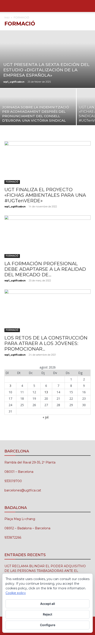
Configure (47, 625)
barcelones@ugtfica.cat (22, 490)
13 (46, 392)
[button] (7, 6)
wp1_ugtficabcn (14, 81)
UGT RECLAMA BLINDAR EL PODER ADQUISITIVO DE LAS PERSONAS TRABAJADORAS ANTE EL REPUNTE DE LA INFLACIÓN (45, 570)
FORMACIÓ (12, 181)
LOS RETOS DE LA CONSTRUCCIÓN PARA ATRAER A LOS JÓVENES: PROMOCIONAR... (45, 343)
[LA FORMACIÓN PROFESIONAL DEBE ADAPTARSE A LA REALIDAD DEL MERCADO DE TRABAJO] (47, 236)
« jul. (46, 417)
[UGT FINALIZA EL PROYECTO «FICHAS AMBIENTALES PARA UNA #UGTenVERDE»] (47, 162)
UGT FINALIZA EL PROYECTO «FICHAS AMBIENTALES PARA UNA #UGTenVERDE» (45, 195)
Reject (47, 614)
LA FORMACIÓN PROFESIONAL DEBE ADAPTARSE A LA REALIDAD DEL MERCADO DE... (45, 269)
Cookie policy (16, 593)
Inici (7, 17)
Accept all (47, 604)
